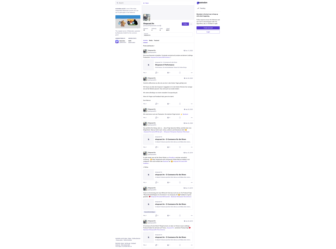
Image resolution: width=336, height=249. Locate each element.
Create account (208, 28)
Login (208, 32)
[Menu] (191, 24)
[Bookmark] (180, 73)
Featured (156, 40)
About (125, 238)
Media (151, 40)
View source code (125, 245)
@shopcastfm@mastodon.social (151, 25)
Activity (145, 40)
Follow (185, 24)
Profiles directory (136, 238)
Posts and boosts (148, 46)
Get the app (127, 243)
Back (147, 3)
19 (144, 30)
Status (129, 238)
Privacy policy (119, 240)
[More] (192, 73)
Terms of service (127, 240)
